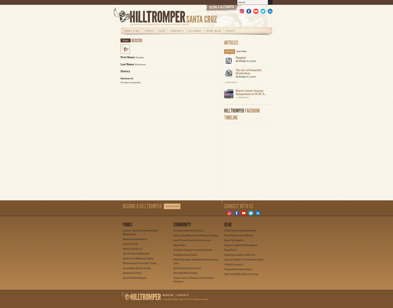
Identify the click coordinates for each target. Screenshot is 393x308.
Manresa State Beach (135, 239)
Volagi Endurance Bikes (238, 269)
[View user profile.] (125, 53)
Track (137, 40)
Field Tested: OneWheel (238, 235)
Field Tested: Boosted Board (240, 230)
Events (149, 31)
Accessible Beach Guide (137, 268)
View (127, 40)
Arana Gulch (130, 244)
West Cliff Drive (132, 249)
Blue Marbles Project (185, 273)
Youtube (255, 11)
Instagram (241, 11)
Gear (162, 31)
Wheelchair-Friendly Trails (140, 263)
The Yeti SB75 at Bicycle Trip (241, 274)
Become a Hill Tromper (222, 8)
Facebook (248, 11)
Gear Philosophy (234, 240)
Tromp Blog (213, 31)
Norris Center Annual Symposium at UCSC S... (251, 92)
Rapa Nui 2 (179, 245)
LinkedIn (270, 11)
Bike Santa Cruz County (187, 268)
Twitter (263, 11)
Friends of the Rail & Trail (188, 230)
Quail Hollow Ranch (135, 278)
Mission (167, 295)
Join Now (172, 206)
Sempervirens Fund (185, 254)
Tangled (241, 57)
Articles (230, 52)
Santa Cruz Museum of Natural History (196, 235)
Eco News (194, 31)
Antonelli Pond (132, 273)
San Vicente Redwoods (136, 253)
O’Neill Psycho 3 (233, 264)
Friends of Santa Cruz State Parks (192, 250)
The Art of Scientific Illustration (249, 72)
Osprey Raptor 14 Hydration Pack (243, 259)
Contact (183, 295)
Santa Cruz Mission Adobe (138, 258)
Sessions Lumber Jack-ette (239, 254)
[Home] (193, 15)
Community (177, 31)
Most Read (241, 52)
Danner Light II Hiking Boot (240, 245)
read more (231, 82)
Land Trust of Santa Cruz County (192, 240)
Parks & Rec (132, 31)
